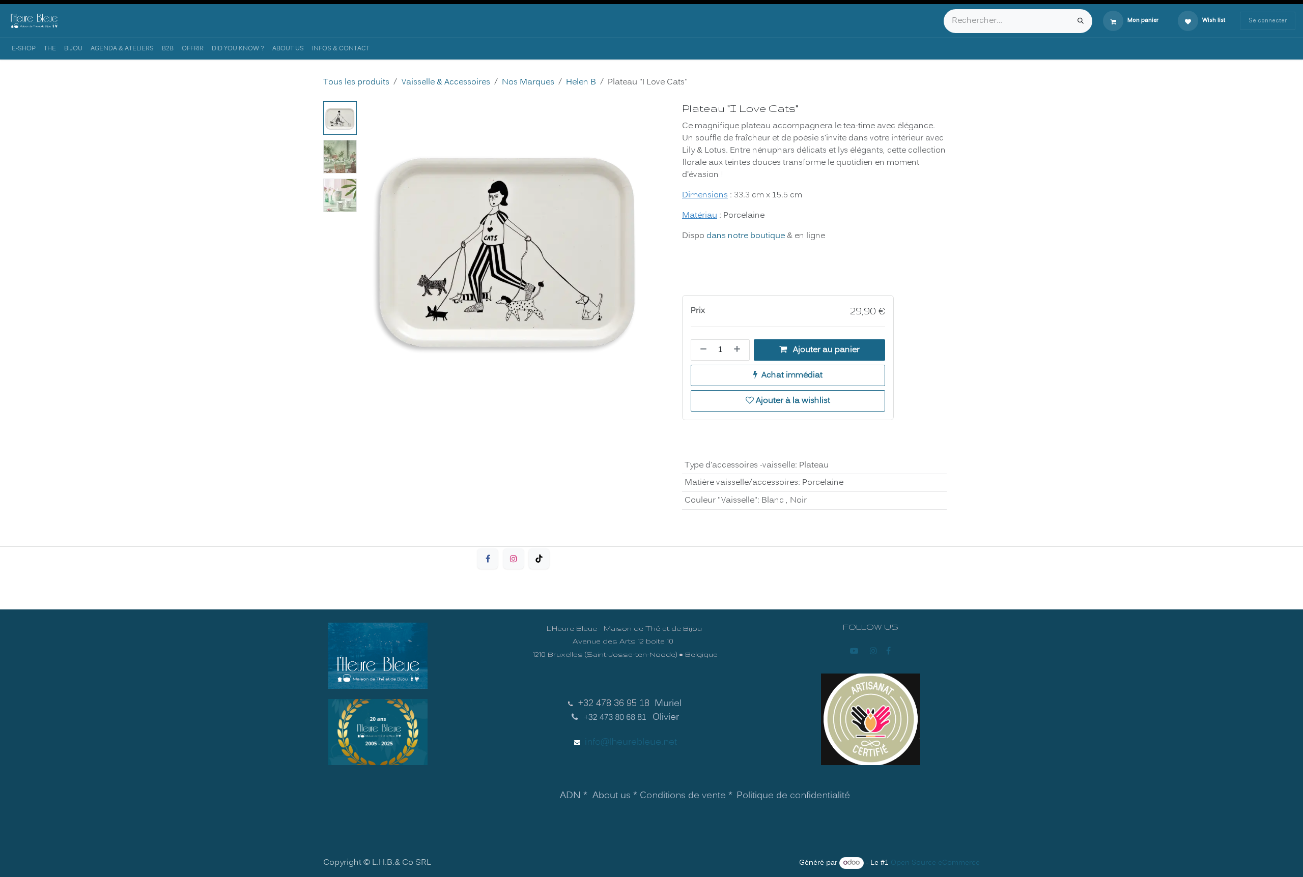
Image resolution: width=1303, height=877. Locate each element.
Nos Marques (528, 82)
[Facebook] (487, 558)
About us (611, 796)
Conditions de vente (683, 796)
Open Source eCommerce (935, 863)
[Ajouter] (739, 350)
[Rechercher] (1080, 21)
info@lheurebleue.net (631, 742)
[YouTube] (854, 651)
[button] (375, 247)
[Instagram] (513, 558)
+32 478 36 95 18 (613, 704)
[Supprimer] (701, 350)
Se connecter (1268, 20)
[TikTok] (539, 558)
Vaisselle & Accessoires (445, 82)
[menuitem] (24, 48)
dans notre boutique (745, 236)
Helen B (581, 82)
